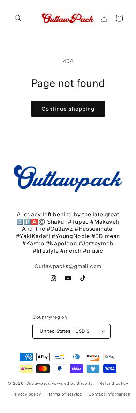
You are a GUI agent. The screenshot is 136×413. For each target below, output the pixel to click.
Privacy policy (26, 394)
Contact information (109, 394)
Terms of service (65, 394)
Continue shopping (68, 108)
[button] (18, 18)
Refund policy (114, 383)
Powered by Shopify (72, 383)
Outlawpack (39, 383)
